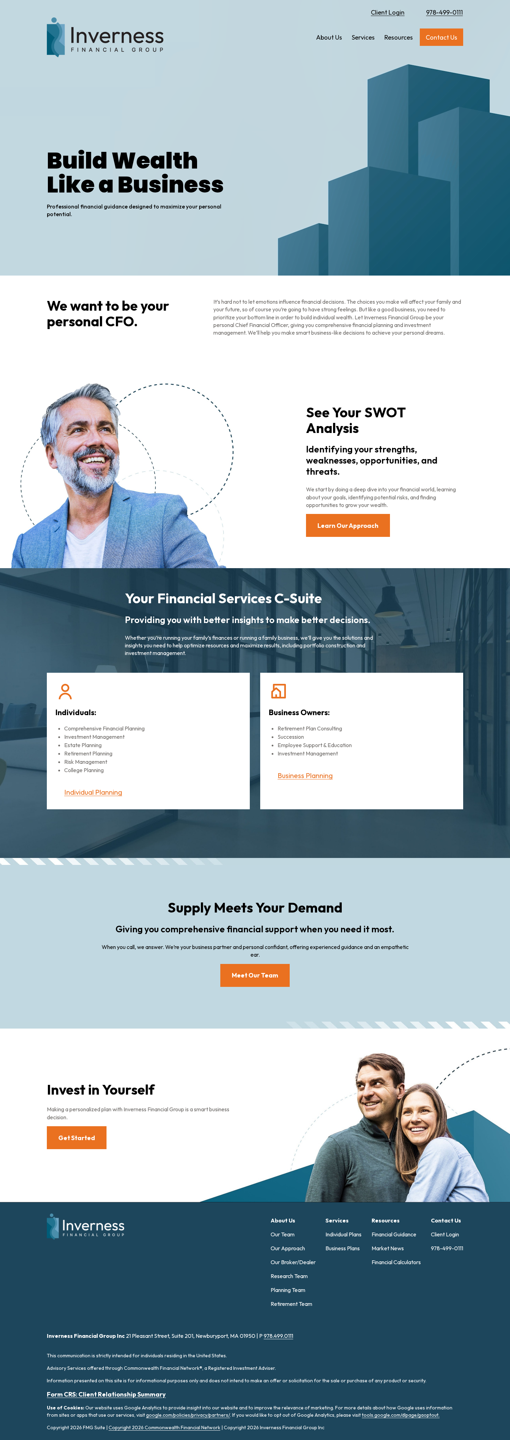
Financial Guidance (394, 1234)
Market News (388, 1248)
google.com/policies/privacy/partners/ (188, 1415)
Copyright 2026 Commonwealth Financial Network (164, 1427)
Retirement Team (291, 1303)
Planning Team (288, 1289)
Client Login (388, 12)
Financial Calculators (396, 1262)
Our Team (283, 1234)
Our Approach (288, 1248)
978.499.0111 (278, 1335)
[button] (329, 37)
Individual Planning (93, 792)
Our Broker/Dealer (293, 1262)
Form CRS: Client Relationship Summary (106, 1394)
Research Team (289, 1276)
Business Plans (342, 1248)
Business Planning (305, 775)
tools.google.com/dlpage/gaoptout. (401, 1415)
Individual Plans (343, 1234)
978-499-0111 (444, 12)
